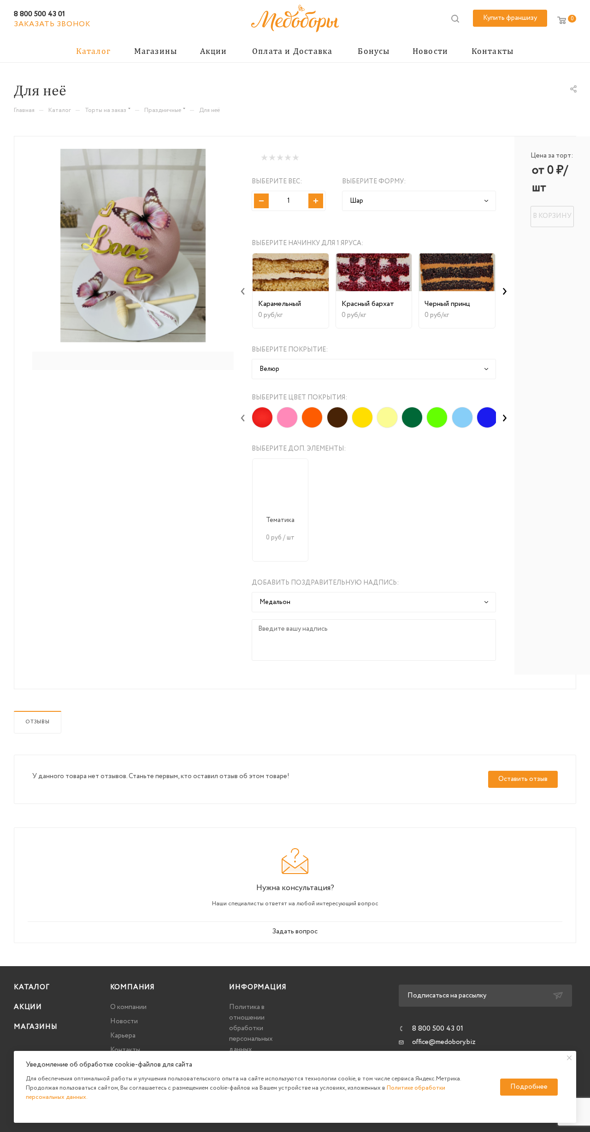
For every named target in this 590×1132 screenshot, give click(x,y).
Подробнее (529, 1087)
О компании (128, 1007)
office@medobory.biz (444, 1042)
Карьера (123, 1036)
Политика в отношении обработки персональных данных (251, 1028)
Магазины (35, 1027)
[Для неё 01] (133, 245)
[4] (287, 158)
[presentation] (243, 291)
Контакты (125, 1050)
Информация (257, 987)
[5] (295, 158)
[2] (272, 158)
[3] (279, 158)
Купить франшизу (510, 18)
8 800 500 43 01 (39, 14)
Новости (124, 1021)
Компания (132, 987)
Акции (28, 1007)
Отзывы (37, 722)
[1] (264, 158)
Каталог (32, 987)
